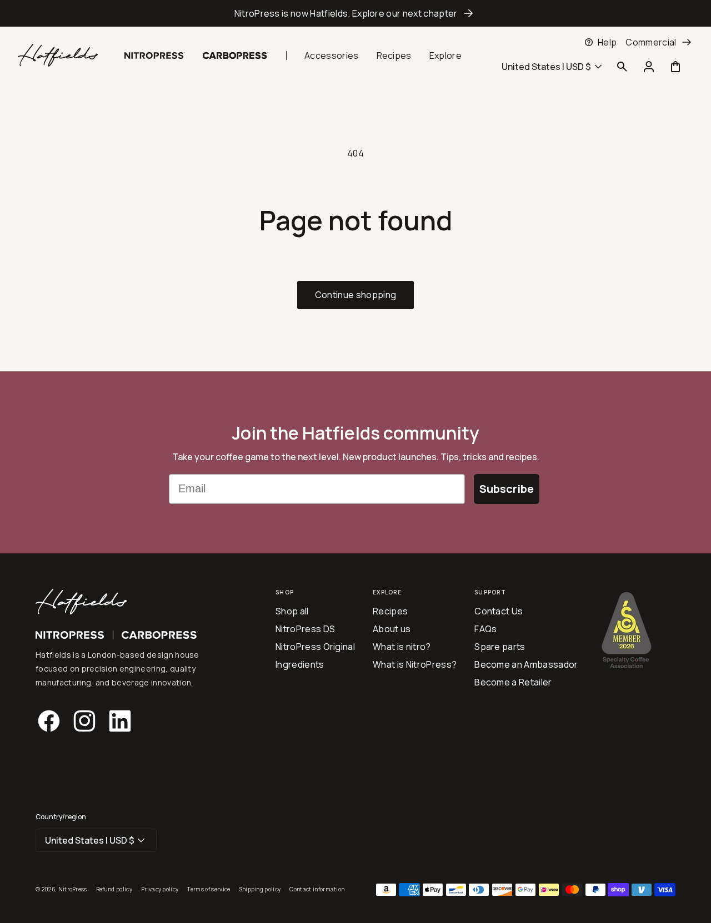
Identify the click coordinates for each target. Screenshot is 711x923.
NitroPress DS (305, 629)
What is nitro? (401, 646)
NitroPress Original (315, 646)
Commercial (650, 42)
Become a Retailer (513, 682)
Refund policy (114, 889)
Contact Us (498, 611)
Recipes (394, 55)
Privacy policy (159, 889)
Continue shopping (355, 295)
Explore (445, 55)
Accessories (331, 55)
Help (607, 42)
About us (392, 629)
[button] (622, 66)
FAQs (485, 629)
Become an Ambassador (526, 664)
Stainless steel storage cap (67, 42)
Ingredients (300, 664)
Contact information (316, 889)
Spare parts (499, 646)
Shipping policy (260, 889)
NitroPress (72, 889)
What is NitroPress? (415, 664)
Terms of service (208, 889)
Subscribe (506, 488)
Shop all (292, 611)
